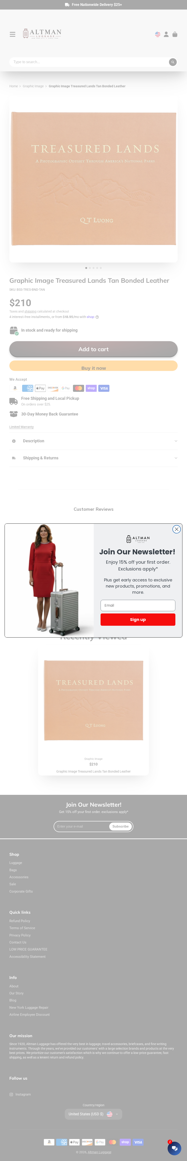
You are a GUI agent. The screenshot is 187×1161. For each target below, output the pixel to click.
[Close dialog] (177, 529)
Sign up (138, 619)
